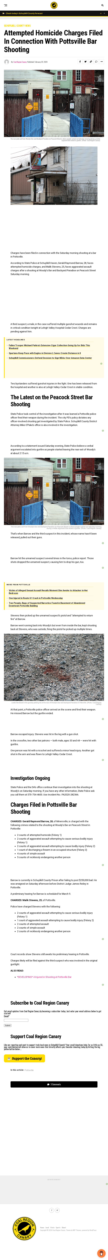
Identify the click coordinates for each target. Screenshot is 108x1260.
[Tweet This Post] (85, 61)
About (64, 1227)
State (52, 1227)
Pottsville (29, 1070)
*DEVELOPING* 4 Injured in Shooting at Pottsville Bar (44, 977)
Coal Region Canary (20, 61)
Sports (58, 1227)
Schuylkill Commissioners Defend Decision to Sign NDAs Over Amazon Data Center (50, 358)
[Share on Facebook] (80, 61)
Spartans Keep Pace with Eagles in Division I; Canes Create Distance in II (45, 353)
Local (47, 1227)
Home (42, 1227)
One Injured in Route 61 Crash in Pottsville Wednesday (36, 598)
